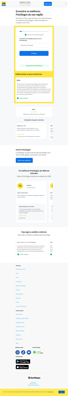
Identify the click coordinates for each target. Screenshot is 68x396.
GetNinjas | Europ (20, 322)
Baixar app (48, 4)
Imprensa (33, 382)
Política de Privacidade (33, 385)
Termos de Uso (33, 383)
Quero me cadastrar (24, 160)
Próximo (34, 53)
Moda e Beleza (19, 294)
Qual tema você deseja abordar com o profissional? (30, 39)
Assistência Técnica (20, 269)
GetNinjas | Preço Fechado (22, 318)
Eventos (18, 290)
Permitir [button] (61, 392)
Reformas (18, 298)
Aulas (17, 273)
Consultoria (18, 281)
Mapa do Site (19, 339)
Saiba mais (50, 392)
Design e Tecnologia (21, 285)
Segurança (18, 335)
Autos (17, 277)
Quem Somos (19, 314)
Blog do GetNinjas (20, 331)
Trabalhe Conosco (20, 326)
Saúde (17, 302)
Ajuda (17, 343)
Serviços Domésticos (21, 306)
